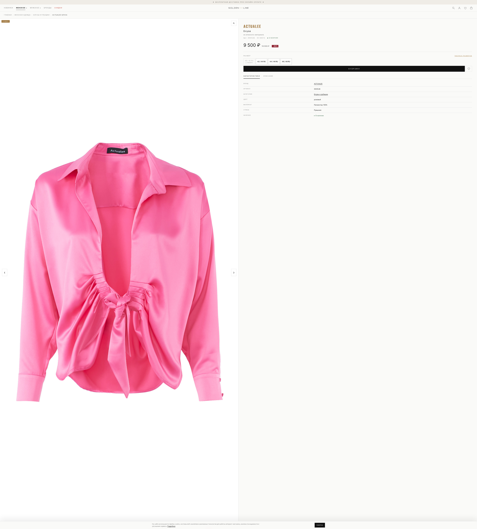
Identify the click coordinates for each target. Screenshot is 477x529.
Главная (8, 15)
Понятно (320, 525)
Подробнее (171, 526)
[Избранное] (465, 8)
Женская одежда (22, 15)
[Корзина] (471, 8)
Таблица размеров (463, 56)
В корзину (354, 69)
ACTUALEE (318, 84)
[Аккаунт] (459, 8)
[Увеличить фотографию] (233, 23)
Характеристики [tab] (251, 76)
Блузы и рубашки (41, 15)
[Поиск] (453, 8)
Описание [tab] (268, 76)
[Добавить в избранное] (469, 69)
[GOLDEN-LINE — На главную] (239, 7)
